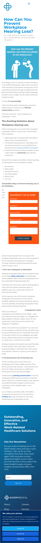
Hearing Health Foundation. (27, 148)
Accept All (20, 528)
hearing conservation (22, 375)
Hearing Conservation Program (22, 35)
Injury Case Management (12, 37)
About (7, 504)
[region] (20, 526)
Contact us (6, 397)
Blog (6, 509)
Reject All (20, 539)
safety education (17, 276)
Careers (25, 504)
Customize (20, 534)
